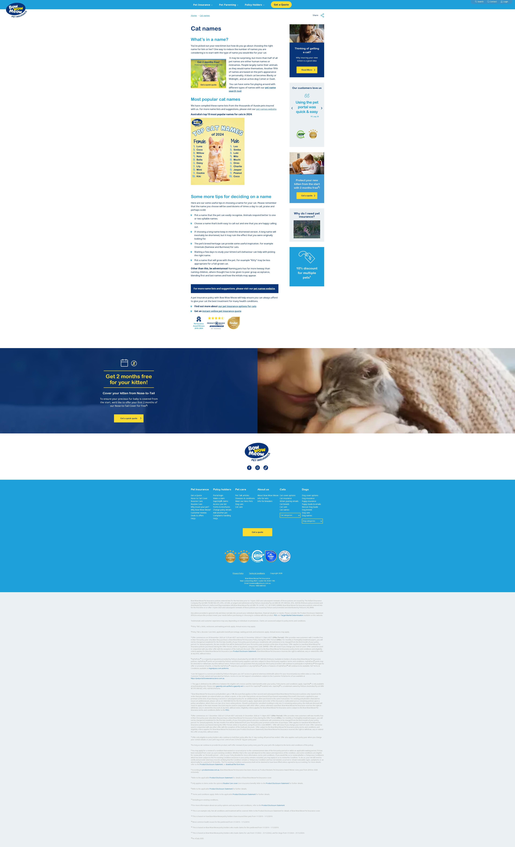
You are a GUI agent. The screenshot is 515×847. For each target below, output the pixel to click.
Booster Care (197, 501)
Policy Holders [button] (254, 4)
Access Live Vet (220, 504)
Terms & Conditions (257, 573)
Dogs (305, 489)
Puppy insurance (309, 501)
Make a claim (219, 498)
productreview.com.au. (211, 770)
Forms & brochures (221, 507)
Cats (283, 489)
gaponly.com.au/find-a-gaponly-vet (229, 686)
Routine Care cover (230, 783)
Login (505, 1)
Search (480, 1)
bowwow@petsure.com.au (260, 583)
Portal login (218, 495)
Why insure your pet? (200, 507)
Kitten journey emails (289, 501)
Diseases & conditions (245, 498)
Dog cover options (310, 495)
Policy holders (222, 489)
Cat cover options (287, 495)
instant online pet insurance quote (221, 311)
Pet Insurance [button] (202, 4)
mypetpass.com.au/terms (219, 668)
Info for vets (263, 498)
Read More (306, 70)
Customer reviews (199, 512)
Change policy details (222, 509)
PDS (275, 615)
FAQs (193, 518)
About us (263, 489)
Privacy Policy (238, 573)
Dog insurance (308, 498)
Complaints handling (222, 515)
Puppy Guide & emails (311, 504)
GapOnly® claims (220, 501)
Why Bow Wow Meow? (201, 509)
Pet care (240, 489)
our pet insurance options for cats (237, 306)
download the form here (235, 764)
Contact (493, 1)
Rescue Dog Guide (310, 507)
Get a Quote (281, 4)
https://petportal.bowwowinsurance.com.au (207, 678)
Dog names (307, 515)
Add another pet (220, 512)
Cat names (205, 15)
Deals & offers (197, 515)
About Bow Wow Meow (268, 495)
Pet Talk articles (242, 495)
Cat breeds (284, 504)
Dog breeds (307, 509)
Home (194, 15)
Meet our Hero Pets (244, 501)
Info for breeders (265, 501)
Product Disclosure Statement (244, 651)
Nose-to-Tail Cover (199, 498)
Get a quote (306, 195)
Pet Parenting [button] (228, 4)
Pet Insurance (200, 489)
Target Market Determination (292, 615)
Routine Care (196, 504)
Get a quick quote (128, 418)
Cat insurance (286, 498)
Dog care (239, 504)
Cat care (239, 507)
